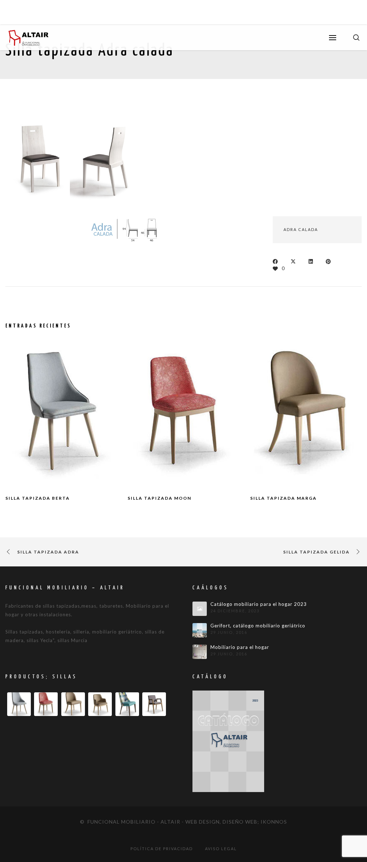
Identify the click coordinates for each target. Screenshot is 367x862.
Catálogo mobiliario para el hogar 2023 (258, 604)
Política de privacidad (161, 848)
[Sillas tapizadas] (102, 158)
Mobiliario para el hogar (239, 647)
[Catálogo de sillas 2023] (228, 741)
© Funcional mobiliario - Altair (130, 822)
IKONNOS (274, 822)
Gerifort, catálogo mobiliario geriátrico (257, 625)
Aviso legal (221, 848)
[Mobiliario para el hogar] (199, 652)
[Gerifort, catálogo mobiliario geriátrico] (199, 630)
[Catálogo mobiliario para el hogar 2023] (199, 609)
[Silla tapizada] (37, 158)
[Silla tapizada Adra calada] (277, 261)
